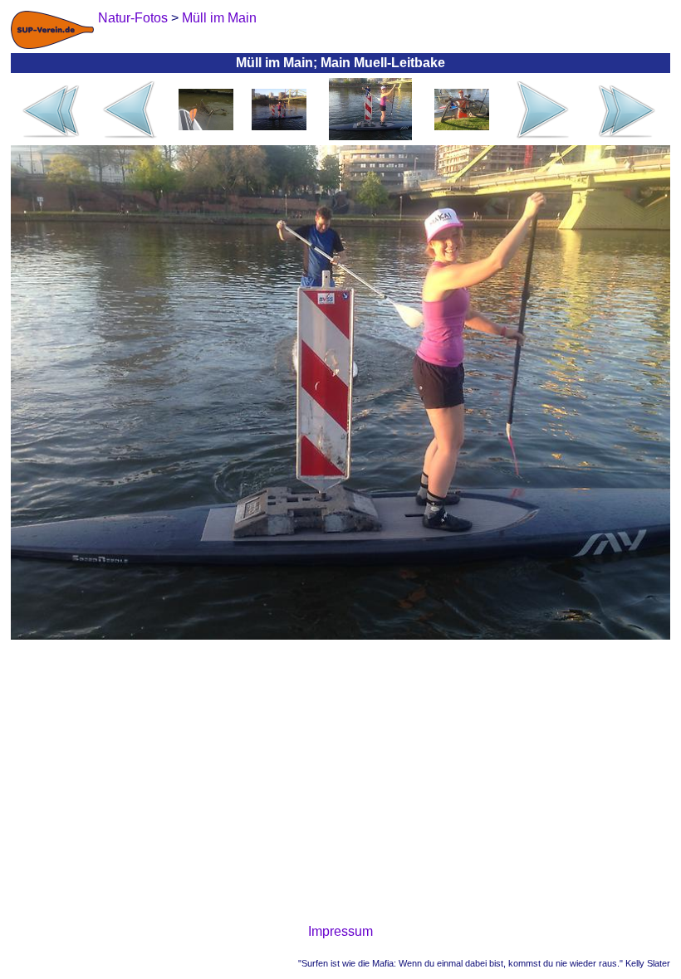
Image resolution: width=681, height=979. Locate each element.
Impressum (340, 931)
